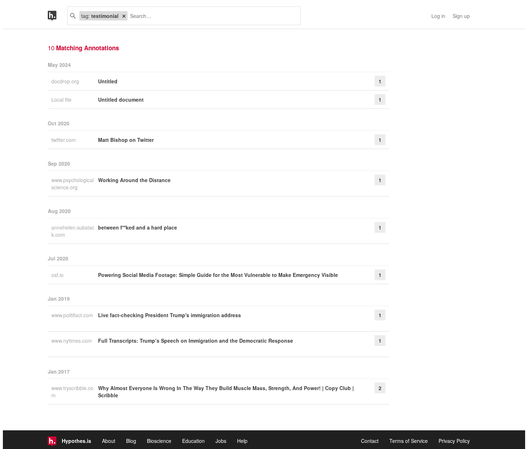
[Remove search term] (124, 15)
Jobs (221, 440)
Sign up (461, 16)
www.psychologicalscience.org (72, 183)
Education (193, 440)
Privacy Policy (454, 440)
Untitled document (121, 99)
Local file (62, 99)
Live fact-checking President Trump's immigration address (169, 315)
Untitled (107, 81)
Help (242, 440)
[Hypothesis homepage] (57, 15)
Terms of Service (408, 440)
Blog (131, 440)
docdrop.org (65, 81)
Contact (370, 440)
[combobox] (211, 16)
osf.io (58, 274)
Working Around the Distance (134, 180)
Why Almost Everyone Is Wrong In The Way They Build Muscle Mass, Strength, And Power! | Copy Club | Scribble (226, 391)
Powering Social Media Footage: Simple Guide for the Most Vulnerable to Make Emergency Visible (218, 274)
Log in (438, 16)
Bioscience (159, 440)
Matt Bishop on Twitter (126, 139)
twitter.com (64, 139)
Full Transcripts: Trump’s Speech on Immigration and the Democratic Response (195, 340)
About (108, 440)
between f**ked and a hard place (137, 227)
